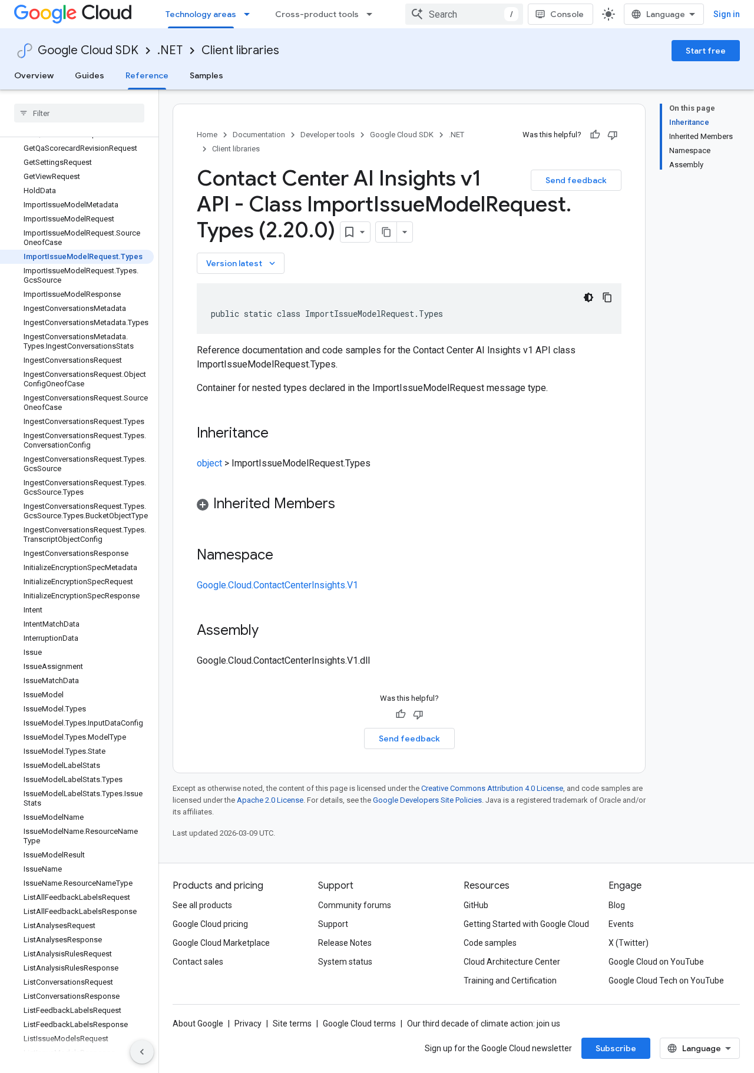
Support (333, 924)
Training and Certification (510, 980)
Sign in (726, 14)
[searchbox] (79, 113)
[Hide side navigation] (142, 1052)
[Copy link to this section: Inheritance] (280, 434)
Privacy (248, 1023)
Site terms (292, 1023)
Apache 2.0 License (270, 800)
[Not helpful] (612, 135)
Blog (617, 905)
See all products (202, 905)
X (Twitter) (629, 943)
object (209, 463)
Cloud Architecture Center (512, 961)
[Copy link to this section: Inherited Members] (347, 505)
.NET (170, 50)
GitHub (476, 905)
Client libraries (240, 50)
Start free (706, 50)
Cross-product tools (317, 14)
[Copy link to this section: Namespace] (285, 556)
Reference (146, 75)
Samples (206, 75)
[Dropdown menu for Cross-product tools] (373, 14)
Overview (34, 75)
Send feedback (576, 180)
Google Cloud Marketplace (221, 943)
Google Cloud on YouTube (656, 961)
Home (207, 134)
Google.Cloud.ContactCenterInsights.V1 (277, 585)
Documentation (259, 134)
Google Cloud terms (359, 1023)
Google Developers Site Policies (427, 800)
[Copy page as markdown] (386, 232)
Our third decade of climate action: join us (483, 1023)
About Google (198, 1023)
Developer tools (327, 134)
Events (621, 924)
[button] (409, 505)
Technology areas (201, 14)
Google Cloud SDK (88, 50)
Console (567, 14)
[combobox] (464, 14)
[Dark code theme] (588, 297)
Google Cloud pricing (210, 924)
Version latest (241, 263)
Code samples (490, 943)
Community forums (354, 905)
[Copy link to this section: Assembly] (270, 631)
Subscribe (616, 1048)
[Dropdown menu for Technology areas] (250, 14)
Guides (89, 75)
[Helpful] (595, 135)
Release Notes (345, 943)
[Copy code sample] (607, 297)
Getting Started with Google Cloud (526, 924)
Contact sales (198, 961)
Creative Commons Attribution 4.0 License (492, 788)
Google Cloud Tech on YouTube (666, 980)
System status (345, 961)
